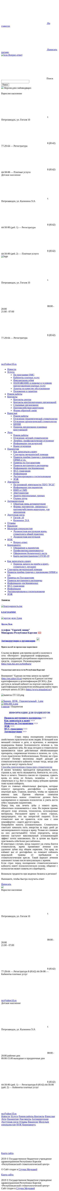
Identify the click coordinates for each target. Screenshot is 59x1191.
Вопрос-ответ (15, 55)
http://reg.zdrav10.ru (11, 678)
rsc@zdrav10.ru (8, 364)
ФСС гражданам (21, 471)
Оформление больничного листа (30, 553)
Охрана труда (20, 498)
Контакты (12, 396)
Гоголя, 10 (18, 517)
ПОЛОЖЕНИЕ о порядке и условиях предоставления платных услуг (32, 384)
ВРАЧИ (17, 424)
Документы (13, 482)
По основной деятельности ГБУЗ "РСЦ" (34, 484)
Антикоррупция (15, 501)
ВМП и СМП (20, 490)
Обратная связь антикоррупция (29, 504)
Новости (11, 369)
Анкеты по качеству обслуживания (31, 388)
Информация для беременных (28, 468)
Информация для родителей (27, 443)
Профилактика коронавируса (28, 550)
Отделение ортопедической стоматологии (35, 421)
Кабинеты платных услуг (26, 377)
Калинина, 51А (21, 520)
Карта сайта (7, 1153)
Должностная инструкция (26, 536)
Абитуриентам (20, 493)
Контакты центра (22, 399)
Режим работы (14, 394)
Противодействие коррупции (28, 407)
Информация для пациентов (28, 487)
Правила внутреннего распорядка (30, 465)
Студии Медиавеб (28, 1169)
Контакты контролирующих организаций (34, 402)
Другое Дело (6, 624)
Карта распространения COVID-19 (31, 556)
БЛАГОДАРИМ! (8, 612)
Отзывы (11, 523)
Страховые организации (25, 405)
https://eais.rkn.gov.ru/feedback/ (16, 664)
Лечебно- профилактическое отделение (33, 440)
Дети (9, 432)
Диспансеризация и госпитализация (32, 476)
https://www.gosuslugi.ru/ (38, 689)
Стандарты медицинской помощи (30, 454)
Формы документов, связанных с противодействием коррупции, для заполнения (31, 509)
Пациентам (13, 449)
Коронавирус (14, 545)
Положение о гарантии (25, 391)
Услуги (11, 372)
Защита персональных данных (29, 495)
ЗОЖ (15, 479)
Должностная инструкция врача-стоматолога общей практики (30, 532)
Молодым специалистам (20, 528)
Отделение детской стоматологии (30, 438)
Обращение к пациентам (26, 547)
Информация (20, 473)
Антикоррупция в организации (18, 641)
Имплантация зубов (23, 380)
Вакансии (12, 525)
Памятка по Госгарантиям (26, 462)
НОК (10, 539)
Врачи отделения (22, 446)
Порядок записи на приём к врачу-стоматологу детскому (31, 565)
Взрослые (12, 413)
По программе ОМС (23, 374)
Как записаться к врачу (25, 451)
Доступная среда (16, 515)
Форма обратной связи (25, 410)
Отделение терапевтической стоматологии (35, 418)
